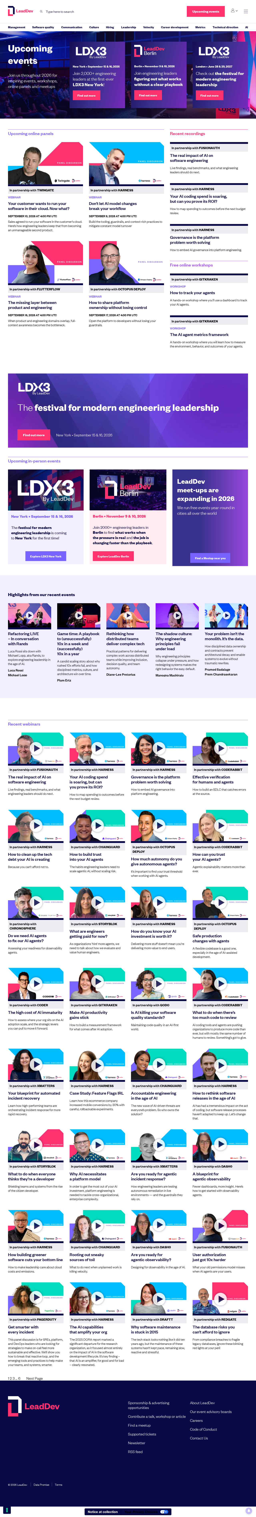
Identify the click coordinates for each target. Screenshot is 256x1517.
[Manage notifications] (249, 1511)
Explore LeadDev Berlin (113, 556)
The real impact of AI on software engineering (191, 157)
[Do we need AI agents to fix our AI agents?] (36, 902)
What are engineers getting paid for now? (88, 933)
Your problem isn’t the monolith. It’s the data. (224, 636)
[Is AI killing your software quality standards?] (159, 983)
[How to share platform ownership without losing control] (126, 262)
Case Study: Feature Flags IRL (97, 1093)
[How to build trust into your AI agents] (97, 825)
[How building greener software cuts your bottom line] (36, 1225)
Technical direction (225, 27)
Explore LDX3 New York (45, 556)
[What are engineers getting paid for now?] (97, 902)
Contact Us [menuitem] (199, 1437)
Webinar (14, 197)
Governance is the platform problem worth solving (194, 239)
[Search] (41, 11)
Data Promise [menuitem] (41, 1484)
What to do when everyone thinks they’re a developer (32, 1176)
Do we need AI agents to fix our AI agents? (27, 938)
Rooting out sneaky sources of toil (87, 1257)
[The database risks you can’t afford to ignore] (220, 1298)
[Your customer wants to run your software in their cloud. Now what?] (45, 163)
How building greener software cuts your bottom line (35, 1257)
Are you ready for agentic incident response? (154, 1176)
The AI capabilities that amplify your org (88, 1329)
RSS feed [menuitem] (135, 1451)
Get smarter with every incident (23, 1329)
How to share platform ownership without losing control (118, 304)
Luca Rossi (15, 670)
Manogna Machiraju (170, 675)
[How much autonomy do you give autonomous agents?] (159, 825)
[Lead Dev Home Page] (34, 1427)
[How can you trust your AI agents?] (220, 825)
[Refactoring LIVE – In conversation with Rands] (29, 615)
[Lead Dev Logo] (21, 11)
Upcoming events (205, 11)
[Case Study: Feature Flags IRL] (97, 1064)
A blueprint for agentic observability (212, 1176)
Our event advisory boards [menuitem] (211, 1411)
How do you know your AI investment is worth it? (153, 933)
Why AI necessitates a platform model (88, 1176)
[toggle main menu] (246, 11)
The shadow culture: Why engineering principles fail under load (174, 641)
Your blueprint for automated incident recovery (34, 1095)
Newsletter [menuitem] (136, 1442)
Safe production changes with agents (211, 938)
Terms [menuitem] (58, 1484)
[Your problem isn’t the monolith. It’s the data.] (226, 615)
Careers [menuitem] (196, 1420)
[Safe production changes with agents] (220, 902)
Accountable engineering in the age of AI (153, 1095)
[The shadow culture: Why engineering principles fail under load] (177, 615)
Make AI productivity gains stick (88, 1014)
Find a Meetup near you (210, 558)
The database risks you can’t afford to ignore (214, 1329)
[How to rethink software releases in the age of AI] (220, 1064)
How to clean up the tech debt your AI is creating (30, 856)
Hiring (110, 27)
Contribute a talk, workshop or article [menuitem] (157, 1416)
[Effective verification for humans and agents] (220, 748)
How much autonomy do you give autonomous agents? (156, 861)
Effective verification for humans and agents (213, 779)
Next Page (34, 1378)
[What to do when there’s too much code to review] (220, 983)
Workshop (178, 286)
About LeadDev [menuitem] (202, 1402)
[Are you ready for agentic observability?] (159, 1225)
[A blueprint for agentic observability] (220, 1145)
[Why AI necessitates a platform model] (97, 1145)
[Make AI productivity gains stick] (97, 983)
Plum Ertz (64, 680)
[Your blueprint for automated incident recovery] (36, 1064)
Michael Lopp (17, 675)
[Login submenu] (234, 10)
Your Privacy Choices (141, 1512)
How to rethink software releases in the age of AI (214, 1095)
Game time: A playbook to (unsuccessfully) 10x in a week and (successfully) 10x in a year (78, 643)
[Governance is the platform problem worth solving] (159, 748)
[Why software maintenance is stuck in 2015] (159, 1298)
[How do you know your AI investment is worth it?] (159, 902)
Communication (71, 27)
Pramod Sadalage (217, 669)
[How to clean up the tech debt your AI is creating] (36, 825)
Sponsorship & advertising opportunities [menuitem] (148, 1405)
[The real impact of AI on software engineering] (36, 748)
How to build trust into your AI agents (86, 856)
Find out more (86, 95)
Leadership (128, 27)
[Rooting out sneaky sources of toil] (97, 1225)
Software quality (43, 27)
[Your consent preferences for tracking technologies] (7, 1510)
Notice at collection (103, 1512)
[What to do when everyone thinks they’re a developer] (36, 1145)
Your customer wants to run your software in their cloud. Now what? (38, 205)
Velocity (148, 27)
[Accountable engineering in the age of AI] (159, 1064)
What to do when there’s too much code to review (215, 1014)
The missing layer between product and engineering (32, 304)
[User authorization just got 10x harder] (220, 1225)
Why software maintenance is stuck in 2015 (155, 1329)
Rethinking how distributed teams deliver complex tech (125, 638)
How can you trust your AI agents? (209, 856)
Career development (174, 27)
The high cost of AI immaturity (35, 1012)
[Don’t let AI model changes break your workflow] (126, 163)
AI (246, 27)
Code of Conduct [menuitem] (203, 1429)
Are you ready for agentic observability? (151, 1257)
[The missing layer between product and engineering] (45, 262)
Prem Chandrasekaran (221, 674)
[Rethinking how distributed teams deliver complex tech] (128, 615)
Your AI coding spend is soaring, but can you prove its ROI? (198, 198)
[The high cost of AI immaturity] (36, 983)
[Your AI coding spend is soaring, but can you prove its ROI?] (97, 748)
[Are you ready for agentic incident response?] (159, 1145)
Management (16, 27)
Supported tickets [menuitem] (142, 1433)
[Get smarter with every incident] (36, 1298)
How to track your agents (192, 292)
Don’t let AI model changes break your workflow (113, 205)
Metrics (200, 27)
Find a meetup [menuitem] (139, 1425)
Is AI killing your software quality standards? (153, 1014)
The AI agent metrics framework (199, 334)
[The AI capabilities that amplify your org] (97, 1298)
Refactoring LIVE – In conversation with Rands (23, 638)
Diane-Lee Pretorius (120, 674)
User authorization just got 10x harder (209, 1257)
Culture (94, 27)
